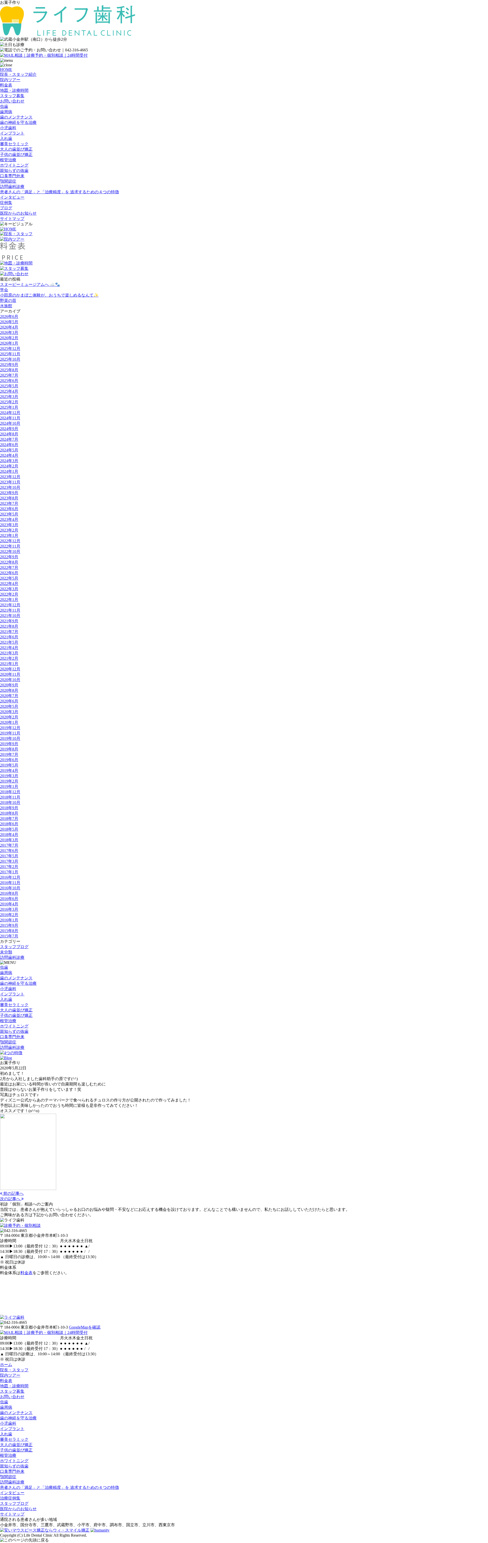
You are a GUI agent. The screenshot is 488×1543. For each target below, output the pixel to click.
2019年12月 (10, 728)
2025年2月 (9, 402)
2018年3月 (9, 840)
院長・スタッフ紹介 (18, 74)
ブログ (6, 208)
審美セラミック (14, 144)
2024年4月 (9, 455)
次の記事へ (10, 1199)
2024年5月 (9, 450)
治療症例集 (10, 1498)
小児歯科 (8, 128)
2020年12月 (10, 669)
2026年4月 (9, 327)
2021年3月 (9, 653)
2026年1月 (9, 343)
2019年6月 (9, 760)
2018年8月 (9, 813)
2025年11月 (10, 354)
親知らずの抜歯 (14, 170)
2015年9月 (9, 925)
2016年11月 (10, 882)
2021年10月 (10, 615)
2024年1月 (9, 471)
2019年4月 (9, 770)
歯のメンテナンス (16, 117)
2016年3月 (9, 909)
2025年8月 (9, 370)
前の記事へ (13, 1193)
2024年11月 (10, 418)
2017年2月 (9, 866)
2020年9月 (9, 685)
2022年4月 (9, 583)
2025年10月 (10, 359)
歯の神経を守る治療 (18, 122)
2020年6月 (9, 701)
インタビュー (12, 197)
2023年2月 (9, 530)
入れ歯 (6, 138)
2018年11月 (10, 797)
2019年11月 (10, 733)
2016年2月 (9, 915)
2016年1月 (9, 920)
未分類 (6, 952)
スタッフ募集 (12, 96)
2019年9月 (9, 744)
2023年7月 (9, 503)
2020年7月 (9, 696)
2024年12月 (10, 412)
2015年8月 (9, 931)
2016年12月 (10, 877)
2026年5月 (9, 322)
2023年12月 (10, 477)
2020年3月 (9, 712)
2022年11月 (10, 546)
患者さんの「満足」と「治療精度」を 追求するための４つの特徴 (59, 192)
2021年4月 (9, 647)
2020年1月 (9, 722)
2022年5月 (9, 578)
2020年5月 (9, 706)
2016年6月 (9, 899)
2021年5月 (9, 642)
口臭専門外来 (12, 176)
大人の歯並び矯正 (16, 149)
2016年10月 (10, 888)
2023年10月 (10, 487)
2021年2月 (9, 658)
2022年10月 (10, 551)
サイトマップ (12, 218)
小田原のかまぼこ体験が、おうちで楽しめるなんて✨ (49, 295)
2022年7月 (9, 567)
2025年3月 (9, 396)
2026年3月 (9, 332)
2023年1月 (9, 535)
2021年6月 (9, 637)
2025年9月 (9, 364)
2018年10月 (10, 802)
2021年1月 (9, 664)
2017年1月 (9, 872)
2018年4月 (9, 834)
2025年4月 (9, 391)
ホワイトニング (14, 165)
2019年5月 (9, 765)
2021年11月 (10, 610)
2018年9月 (9, 808)
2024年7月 (9, 439)
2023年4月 (9, 519)
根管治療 (8, 160)
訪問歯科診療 (12, 186)
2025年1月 (9, 407)
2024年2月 (9, 466)
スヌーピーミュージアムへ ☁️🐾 (30, 284)
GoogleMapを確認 (84, 1327)
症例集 (6, 202)
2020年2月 (9, 717)
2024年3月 (9, 461)
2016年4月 (9, 904)
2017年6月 (9, 850)
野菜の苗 (8, 300)
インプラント (12, 133)
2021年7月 (9, 631)
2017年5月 (9, 856)
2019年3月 (9, 776)
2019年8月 (9, 749)
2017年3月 (9, 861)
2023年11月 (10, 482)
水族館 (6, 306)
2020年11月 (10, 674)
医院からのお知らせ (18, 213)
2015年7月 (9, 936)
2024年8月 (9, 434)
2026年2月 (9, 338)
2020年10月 (10, 680)
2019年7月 (9, 754)
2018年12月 (10, 792)
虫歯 (4, 106)
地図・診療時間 (14, 90)
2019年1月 (9, 786)
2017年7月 (9, 845)
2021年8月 (9, 626)
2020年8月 (9, 690)
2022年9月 (9, 557)
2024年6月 (9, 445)
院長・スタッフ (14, 1370)
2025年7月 (9, 375)
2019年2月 (9, 781)
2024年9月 (9, 429)
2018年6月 (9, 824)
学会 (4, 290)
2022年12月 (10, 541)
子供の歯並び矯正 (16, 154)
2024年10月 (10, 423)
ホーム (6, 1364)
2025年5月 (9, 386)
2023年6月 (9, 509)
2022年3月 (9, 589)
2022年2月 (9, 594)
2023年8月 (9, 498)
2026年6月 (9, 316)
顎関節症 (8, 181)
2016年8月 (9, 893)
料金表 (6, 85)
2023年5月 (9, 514)
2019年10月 (10, 738)
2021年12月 (10, 605)
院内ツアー (10, 80)
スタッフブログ (14, 947)
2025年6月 (9, 380)
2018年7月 (9, 818)
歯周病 (6, 112)
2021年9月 (9, 621)
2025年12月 (10, 348)
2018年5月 (9, 829)
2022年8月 (9, 562)
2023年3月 (9, 525)
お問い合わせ (12, 101)
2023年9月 (9, 493)
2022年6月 (9, 573)
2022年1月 (9, 599)
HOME (6, 69)
